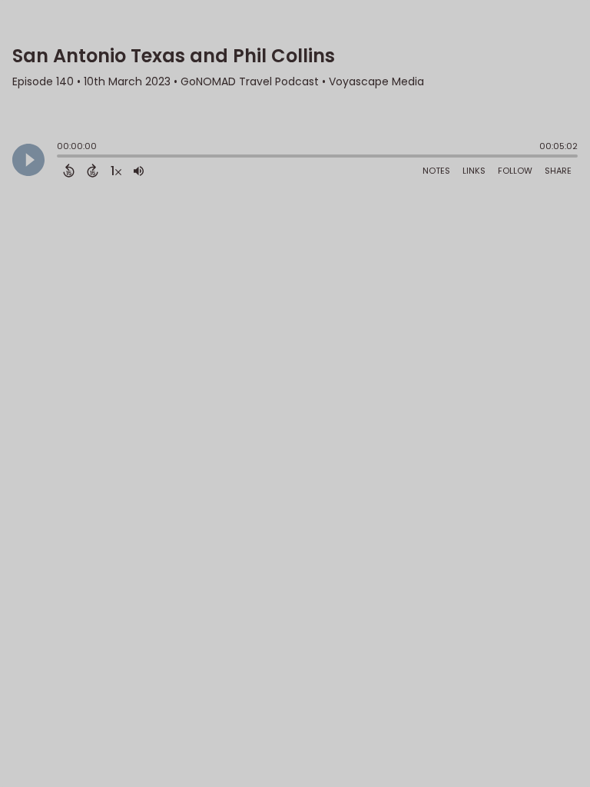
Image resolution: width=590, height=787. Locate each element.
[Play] (28, 160)
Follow (515, 170)
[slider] (60, 157)
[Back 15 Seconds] (69, 170)
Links (474, 170)
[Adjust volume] (139, 170)
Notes (436, 170)
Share (558, 170)
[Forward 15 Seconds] (92, 170)
